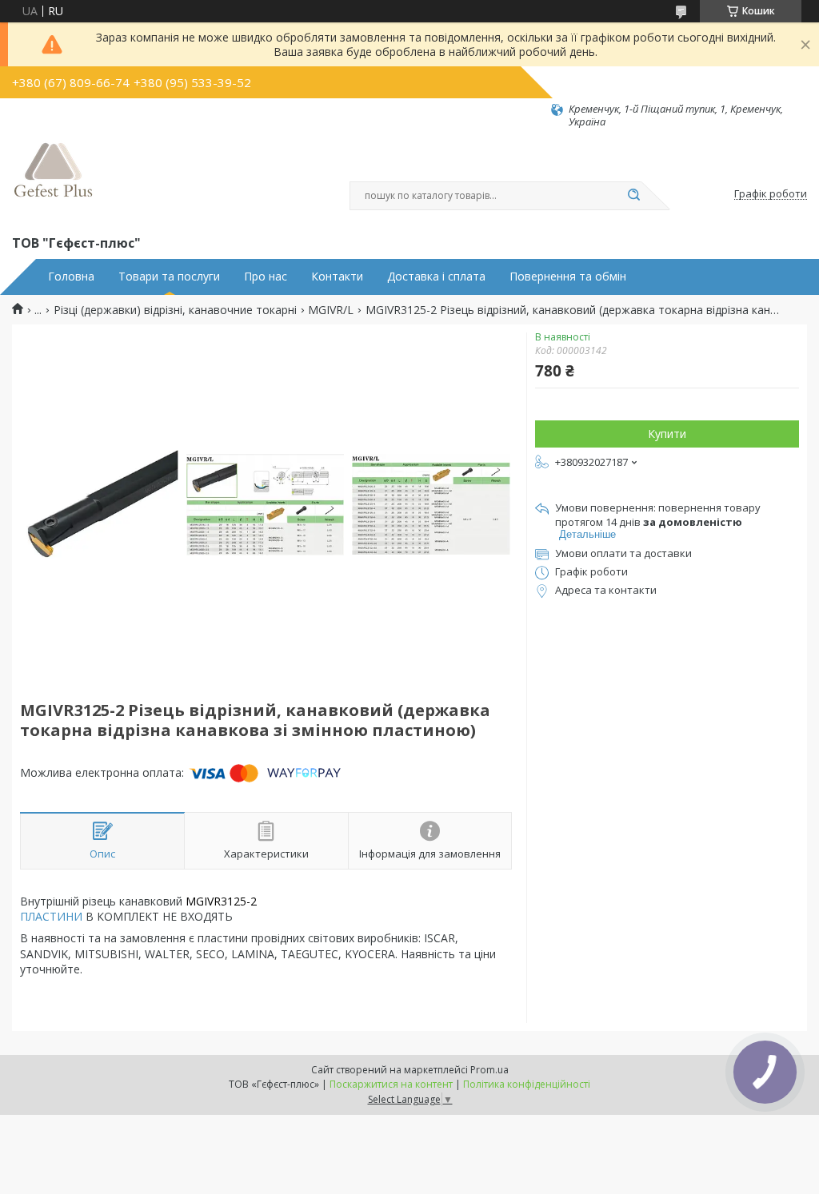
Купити (667, 433)
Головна (71, 276)
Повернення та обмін (567, 276)
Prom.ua (489, 1070)
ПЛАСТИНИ (51, 916)
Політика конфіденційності (526, 1084)
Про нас (265, 276)
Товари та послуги (169, 276)
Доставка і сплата (436, 276)
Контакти (337, 276)
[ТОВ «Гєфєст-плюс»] (53, 181)
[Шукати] (633, 195)
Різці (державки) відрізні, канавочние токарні (175, 310)
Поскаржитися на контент (391, 1084)
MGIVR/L (331, 310)
